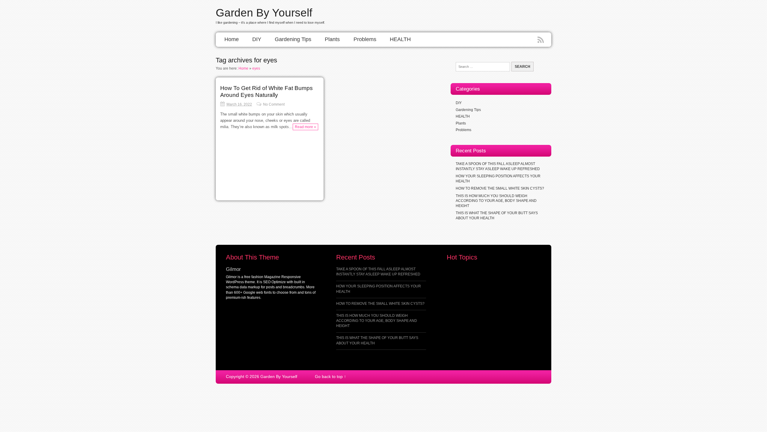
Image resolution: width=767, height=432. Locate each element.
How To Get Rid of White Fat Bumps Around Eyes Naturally (266, 91)
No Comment (274, 104)
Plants (332, 39)
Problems (365, 39)
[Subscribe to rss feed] (541, 40)
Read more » (305, 127)
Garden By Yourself (264, 12)
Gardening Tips (293, 39)
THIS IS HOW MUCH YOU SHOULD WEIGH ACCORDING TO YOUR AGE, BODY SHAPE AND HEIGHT (496, 200)
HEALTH (400, 39)
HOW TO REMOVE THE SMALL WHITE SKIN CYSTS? (500, 188)
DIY (256, 39)
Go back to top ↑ (330, 376)
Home (231, 39)
